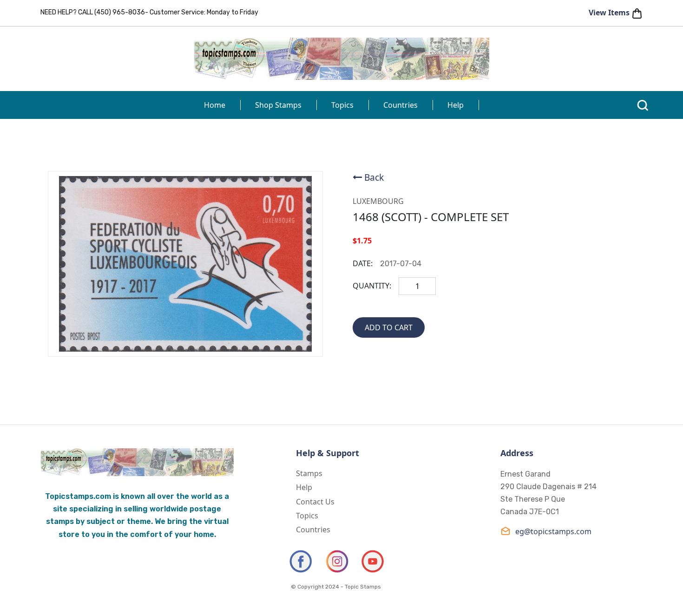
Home (214, 105)
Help (455, 105)
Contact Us (315, 502)
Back (374, 177)
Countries (400, 105)
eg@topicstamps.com (553, 531)
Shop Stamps (278, 105)
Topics (342, 105)
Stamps (309, 473)
